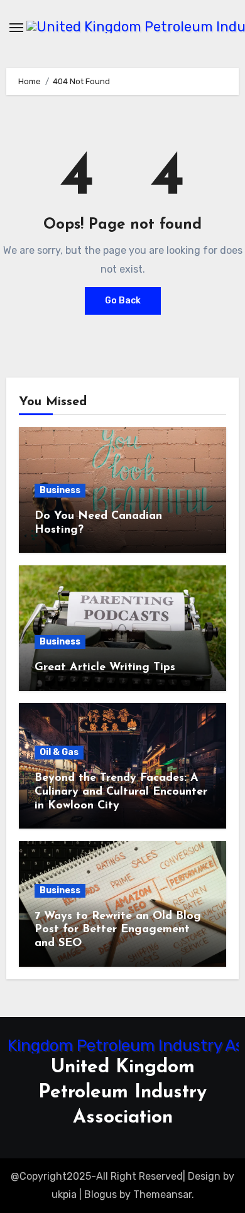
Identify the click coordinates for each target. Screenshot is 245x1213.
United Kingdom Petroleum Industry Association (122, 1093)
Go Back (123, 300)
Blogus (100, 1194)
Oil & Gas (59, 752)
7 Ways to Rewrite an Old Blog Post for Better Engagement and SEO (118, 930)
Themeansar (162, 1194)
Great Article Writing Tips (105, 667)
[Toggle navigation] (16, 27)
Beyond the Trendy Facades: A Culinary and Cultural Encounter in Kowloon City (121, 792)
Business (60, 490)
